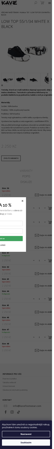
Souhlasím (26, 442)
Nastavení (26, 434)
